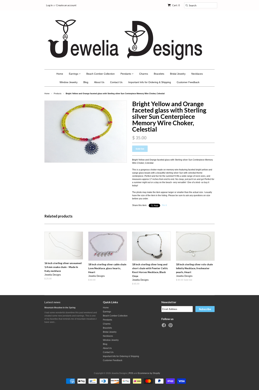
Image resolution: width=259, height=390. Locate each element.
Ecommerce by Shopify (149, 373)
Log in (49, 5)
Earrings (74, 73)
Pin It (164, 205)
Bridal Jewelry (178, 73)
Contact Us (116, 82)
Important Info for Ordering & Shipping (149, 82)
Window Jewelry (69, 82)
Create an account (66, 5)
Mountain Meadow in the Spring (59, 307)
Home (59, 73)
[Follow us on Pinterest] (171, 326)
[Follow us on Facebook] (164, 326)
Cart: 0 (176, 5)
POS (131, 373)
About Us (99, 82)
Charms (143, 73)
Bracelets (159, 73)
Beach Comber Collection (100, 73)
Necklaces (197, 73)
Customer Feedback (188, 82)
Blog (85, 82)
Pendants (126, 73)
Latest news (52, 302)
